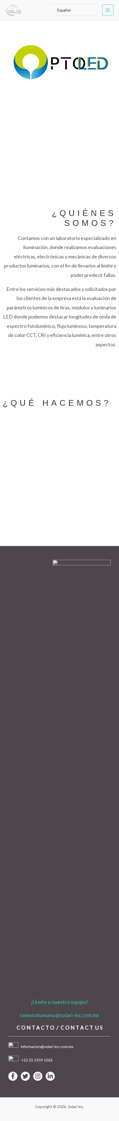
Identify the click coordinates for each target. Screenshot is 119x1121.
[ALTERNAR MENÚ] (86, 10)
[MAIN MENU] (107, 10)
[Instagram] (37, 1076)
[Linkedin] (50, 1076)
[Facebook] (12, 1076)
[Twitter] (25, 1076)
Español (64, 10)
